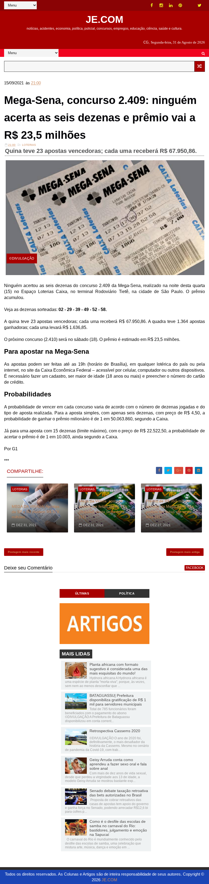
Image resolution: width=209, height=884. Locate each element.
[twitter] (199, 5)
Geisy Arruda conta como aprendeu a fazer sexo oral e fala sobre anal (118, 764)
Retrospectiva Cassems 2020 (115, 731)
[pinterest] (180, 5)
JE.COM (104, 19)
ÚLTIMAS (82, 593)
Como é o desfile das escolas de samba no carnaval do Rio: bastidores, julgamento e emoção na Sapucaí (118, 828)
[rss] (190, 5)
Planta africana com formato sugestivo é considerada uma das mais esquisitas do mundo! (118, 668)
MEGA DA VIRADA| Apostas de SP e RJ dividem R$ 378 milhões (35, 511)
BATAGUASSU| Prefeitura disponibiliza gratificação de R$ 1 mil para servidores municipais (118, 699)
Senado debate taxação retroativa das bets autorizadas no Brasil (119, 792)
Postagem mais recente (23, 551)
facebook (195, 568)
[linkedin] (171, 5)
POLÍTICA (126, 593)
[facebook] (152, 5)
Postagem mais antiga (185, 551)
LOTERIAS (29, 144)
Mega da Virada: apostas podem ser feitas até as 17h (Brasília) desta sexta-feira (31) (103, 509)
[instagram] (161, 5)
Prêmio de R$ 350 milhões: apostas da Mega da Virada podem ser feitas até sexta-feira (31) (169, 509)
